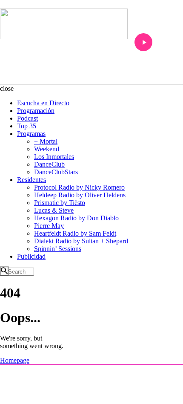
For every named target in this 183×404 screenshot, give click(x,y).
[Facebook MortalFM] (91, 372)
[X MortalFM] (104, 372)
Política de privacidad (107, 396)
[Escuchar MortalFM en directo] (143, 42)
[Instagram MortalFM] (79, 372)
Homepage (14, 360)
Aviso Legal (67, 396)
